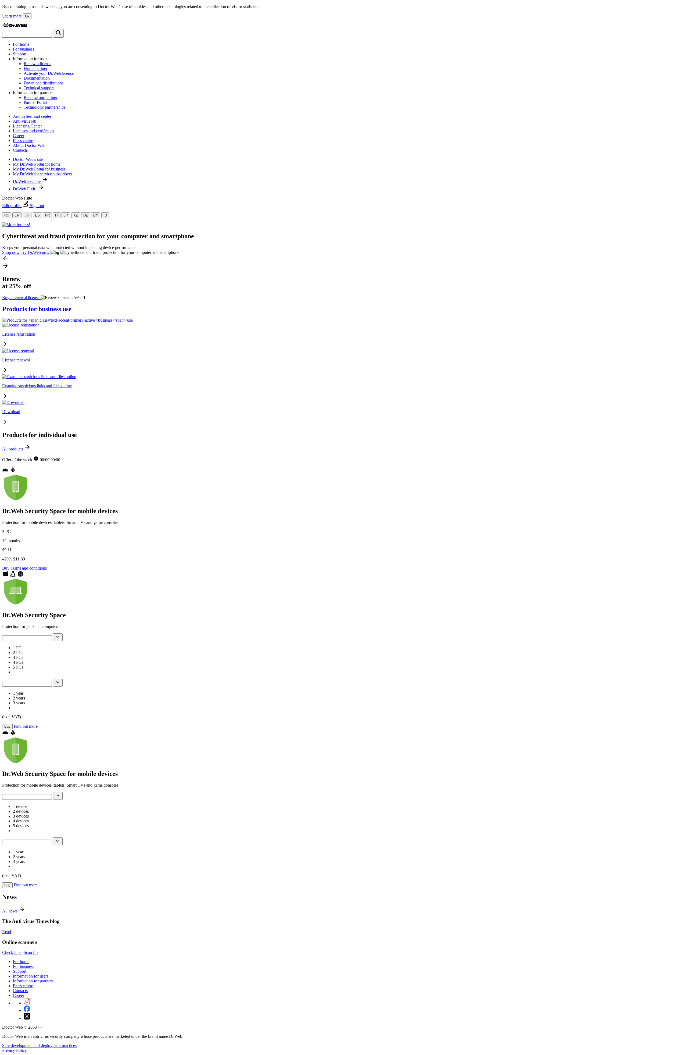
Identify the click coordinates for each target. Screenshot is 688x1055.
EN (27, 215)
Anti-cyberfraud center (32, 116)
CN (17, 215)
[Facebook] (27, 1010)
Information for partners (33, 981)
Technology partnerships (44, 107)
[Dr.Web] (15, 26)
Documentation (37, 78)
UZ (85, 215)
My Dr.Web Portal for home (36, 164)
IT (56, 215)
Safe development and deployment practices (39, 1045)
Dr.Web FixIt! (25, 189)
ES (37, 215)
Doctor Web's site (28, 159)
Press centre (23, 140)
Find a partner (35, 68)
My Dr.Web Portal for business (39, 169)
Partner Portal (35, 102)
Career (18, 135)
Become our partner (40, 97)
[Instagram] (27, 1003)
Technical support (39, 88)
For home (21, 44)
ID (105, 215)
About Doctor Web (29, 145)
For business (23, 49)
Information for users (30, 976)
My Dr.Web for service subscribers (42, 174)
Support (19, 54)
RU (6, 215)
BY (95, 215)
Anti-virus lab (24, 121)
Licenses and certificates (33, 131)
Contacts (20, 150)
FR (47, 215)
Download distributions (43, 83)
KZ (75, 215)
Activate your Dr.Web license (49, 73)
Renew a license (37, 63)
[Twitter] (27, 1018)
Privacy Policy (14, 1050)
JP (66, 215)
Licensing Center (27, 126)
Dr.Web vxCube (27, 181)
